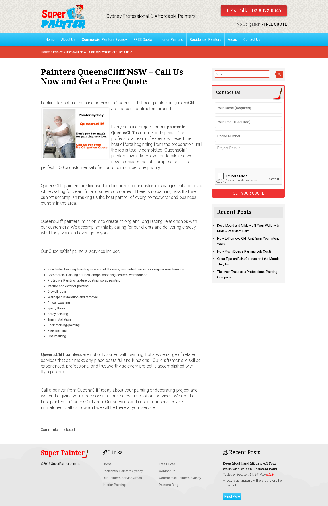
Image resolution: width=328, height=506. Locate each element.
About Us (68, 39)
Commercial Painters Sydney (104, 39)
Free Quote (167, 464)
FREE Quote (142, 39)
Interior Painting (170, 39)
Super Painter (63, 453)
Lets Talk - (253, 10)
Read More (232, 496)
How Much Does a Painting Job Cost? (244, 251)
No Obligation (262, 24)
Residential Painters (205, 39)
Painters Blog (168, 485)
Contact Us (251, 39)
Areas (232, 39)
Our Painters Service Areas (122, 478)
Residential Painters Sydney (123, 471)
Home (50, 39)
